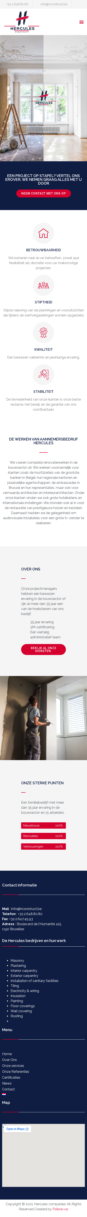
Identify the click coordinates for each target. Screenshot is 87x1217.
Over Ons (9, 1060)
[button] (81, 22)
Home (7, 1054)
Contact (8, 1089)
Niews (7, 1083)
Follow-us (60, 1209)
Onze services (13, 1066)
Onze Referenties (15, 1072)
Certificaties (11, 1077)
